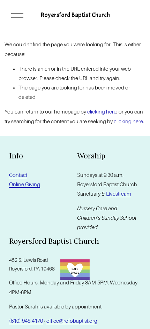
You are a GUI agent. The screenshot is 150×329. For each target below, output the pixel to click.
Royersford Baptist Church (75, 15)
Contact (18, 175)
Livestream (118, 194)
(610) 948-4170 (26, 321)
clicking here (102, 112)
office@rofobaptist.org (71, 321)
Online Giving (24, 184)
